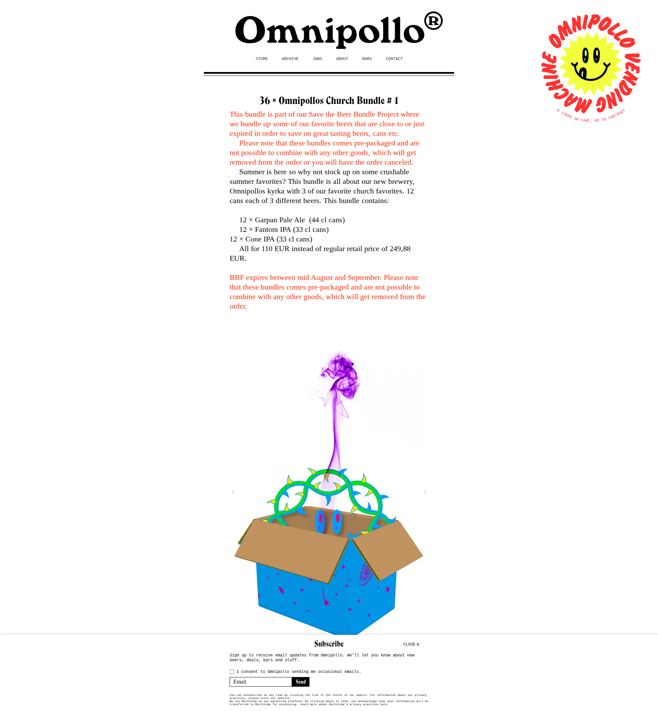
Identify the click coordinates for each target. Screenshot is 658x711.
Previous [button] (233, 492)
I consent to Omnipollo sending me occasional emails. (298, 671)
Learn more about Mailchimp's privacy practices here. (344, 704)
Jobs (317, 59)
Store (262, 59)
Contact (394, 59)
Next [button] (425, 492)
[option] (329, 492)
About (342, 59)
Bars (367, 59)
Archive (290, 59)
